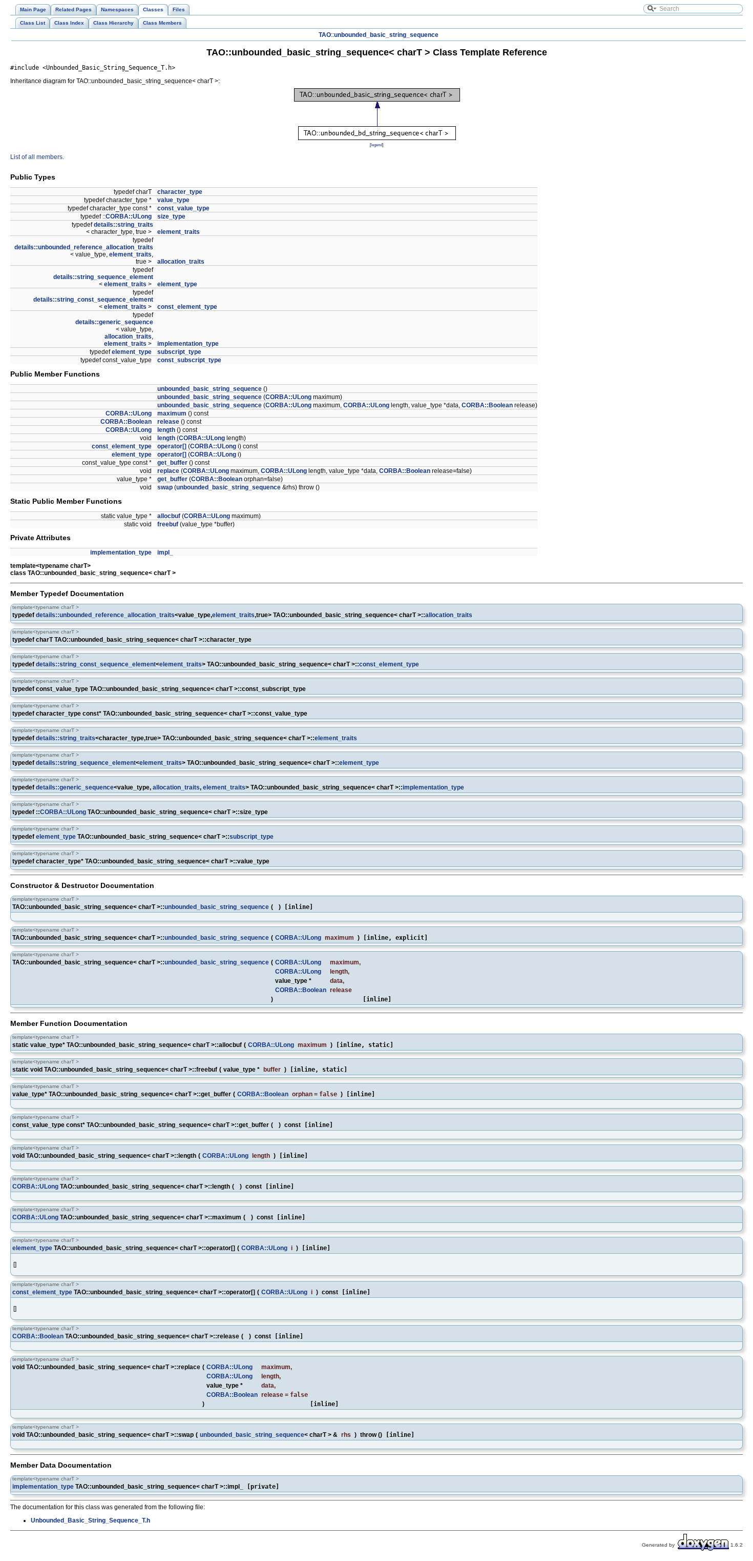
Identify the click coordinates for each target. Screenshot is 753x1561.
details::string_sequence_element (103, 277)
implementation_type (188, 343)
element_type (177, 284)
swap (165, 487)
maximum (171, 413)
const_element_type (187, 306)
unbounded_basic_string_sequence (386, 34)
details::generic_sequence (114, 322)
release (168, 421)
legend (376, 144)
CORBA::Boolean (487, 405)
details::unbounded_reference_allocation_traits (83, 247)
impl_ (165, 552)
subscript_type (179, 351)
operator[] (171, 446)
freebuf (167, 524)
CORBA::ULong (129, 216)
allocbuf (168, 516)
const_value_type (183, 208)
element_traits (178, 231)
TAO (325, 34)
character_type (179, 191)
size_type (171, 216)
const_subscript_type (189, 360)
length (166, 429)
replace (168, 471)
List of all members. (37, 157)
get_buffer (172, 462)
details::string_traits (123, 224)
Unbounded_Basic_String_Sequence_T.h (90, 1520)
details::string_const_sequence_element (93, 299)
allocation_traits (180, 261)
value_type (173, 200)
